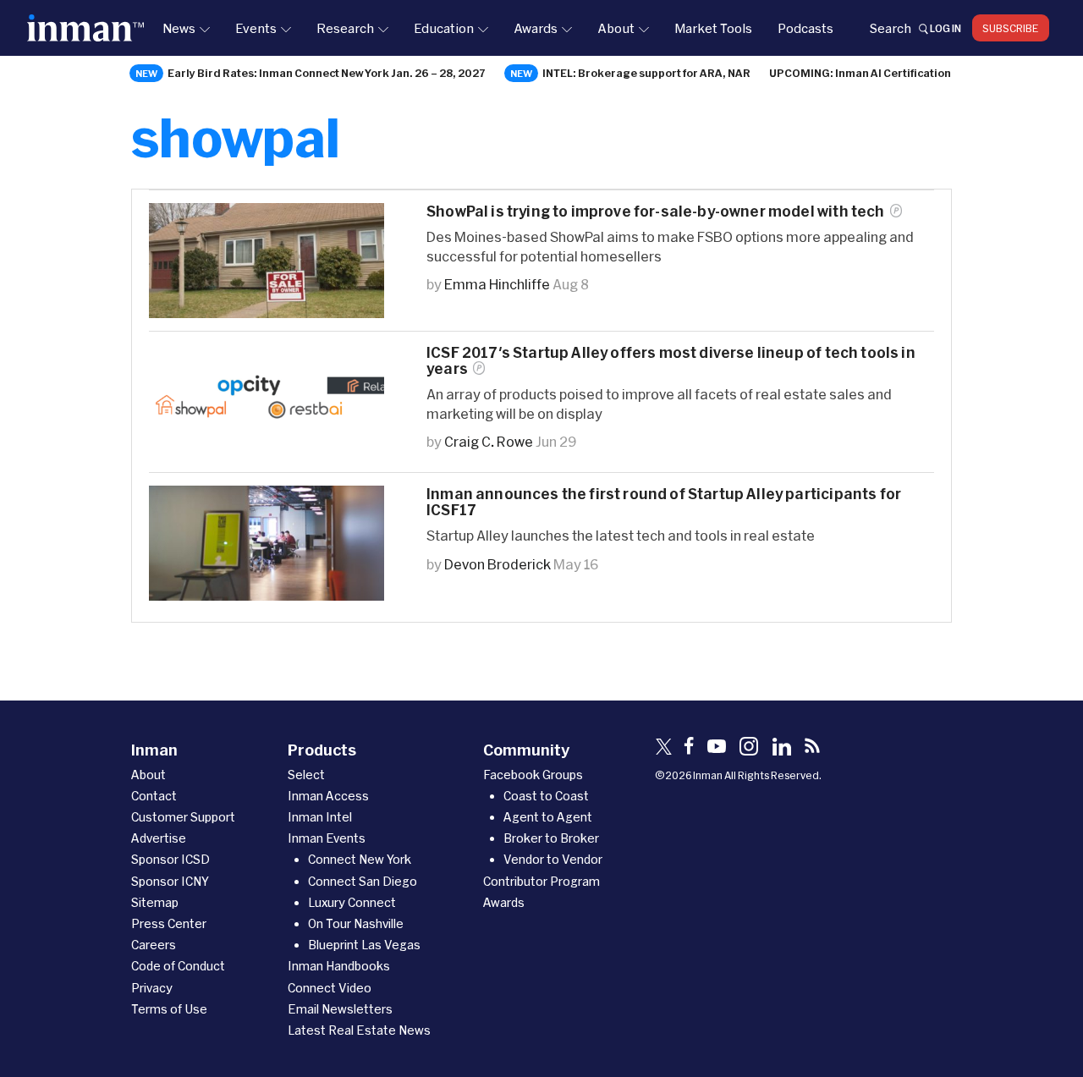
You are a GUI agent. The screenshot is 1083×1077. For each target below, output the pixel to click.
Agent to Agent (547, 817)
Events (256, 28)
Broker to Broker (551, 838)
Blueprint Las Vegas (364, 944)
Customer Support (183, 817)
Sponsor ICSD (170, 859)
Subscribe (1010, 28)
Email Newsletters (340, 1009)
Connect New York (359, 859)
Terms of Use (169, 1009)
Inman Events (327, 838)
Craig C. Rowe (488, 441)
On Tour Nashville (356, 923)
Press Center (168, 923)
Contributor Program (541, 881)
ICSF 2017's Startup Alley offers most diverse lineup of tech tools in (670, 360)
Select (306, 774)
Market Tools (713, 28)
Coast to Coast (546, 796)
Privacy (152, 988)
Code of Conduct (178, 966)
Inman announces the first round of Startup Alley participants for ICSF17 (663, 502)
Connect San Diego (362, 881)
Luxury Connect (352, 902)
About (616, 28)
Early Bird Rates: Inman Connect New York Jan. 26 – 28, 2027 (327, 73)
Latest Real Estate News (359, 1030)
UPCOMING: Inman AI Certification (860, 73)
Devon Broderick (497, 564)
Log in (945, 28)
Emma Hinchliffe (497, 284)
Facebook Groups (533, 774)
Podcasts (805, 28)
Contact (154, 796)
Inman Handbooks (339, 966)
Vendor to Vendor (552, 859)
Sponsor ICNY (170, 881)
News (178, 28)
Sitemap (155, 902)
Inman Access (328, 796)
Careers (153, 944)
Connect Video (329, 988)
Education (444, 28)
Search (890, 28)
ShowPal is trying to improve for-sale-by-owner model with (655, 211)
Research (345, 28)
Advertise (158, 838)
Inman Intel (320, 817)
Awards (536, 28)
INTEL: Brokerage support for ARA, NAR (646, 73)
